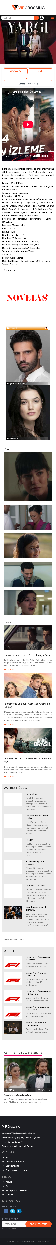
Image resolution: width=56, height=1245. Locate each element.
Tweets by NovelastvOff (13, 939)
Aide (8, 1157)
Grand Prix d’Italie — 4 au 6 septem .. (38, 958)
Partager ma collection (16, 1190)
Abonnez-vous (38, 1224)
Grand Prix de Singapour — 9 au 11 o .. (38, 1008)
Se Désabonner (9, 1228)
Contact (9, 1194)
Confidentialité (12, 1165)
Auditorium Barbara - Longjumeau (36, 1023)
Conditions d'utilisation (16, 1170)
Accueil (9, 1181)
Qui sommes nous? (15, 1161)
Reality (29, 839)
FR (47, 18)
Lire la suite (9, 669)
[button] (52, 18)
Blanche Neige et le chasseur (35, 862)
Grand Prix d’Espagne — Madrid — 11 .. (37, 974)
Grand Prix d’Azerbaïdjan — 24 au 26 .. (38, 992)
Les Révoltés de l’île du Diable (37, 816)
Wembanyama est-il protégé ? (36, 908)
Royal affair (31, 793)
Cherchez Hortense (35, 885)
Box (7, 1186)
